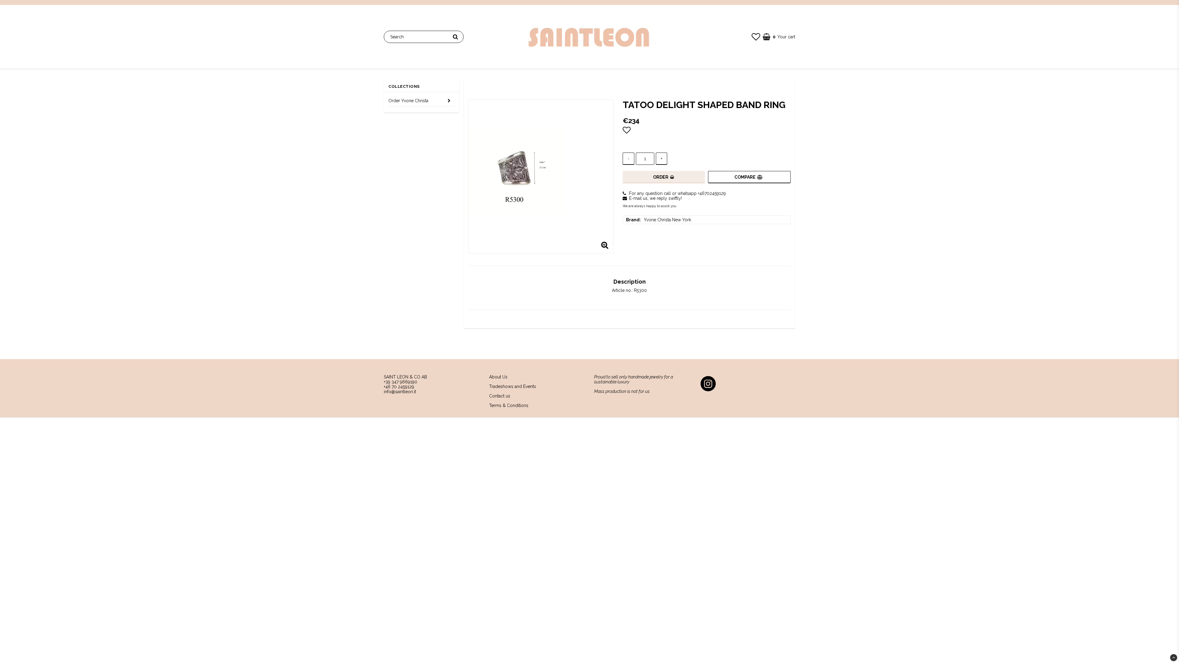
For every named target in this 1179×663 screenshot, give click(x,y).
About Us (498, 376)
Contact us (499, 396)
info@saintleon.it (400, 391)
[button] (756, 37)
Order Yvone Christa (408, 100)
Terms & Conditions (508, 405)
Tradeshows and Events (512, 386)
